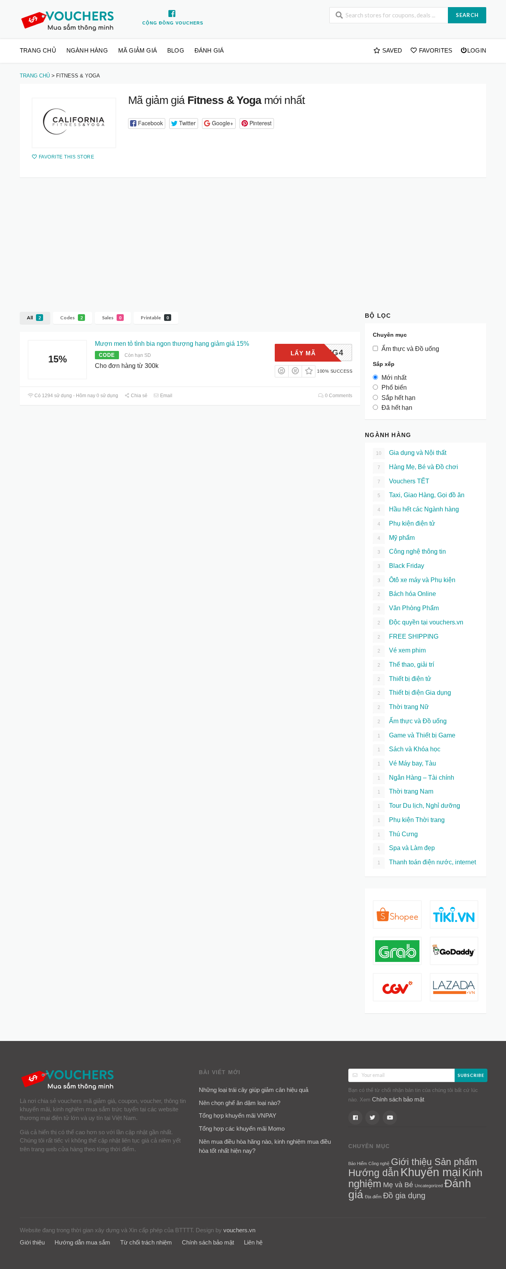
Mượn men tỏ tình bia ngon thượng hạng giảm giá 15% (172, 343)
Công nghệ (378, 1163)
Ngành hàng (87, 50)
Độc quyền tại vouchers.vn (421, 622)
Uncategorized (429, 1185)
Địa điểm (373, 1196)
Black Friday (401, 565)
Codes (71, 318)
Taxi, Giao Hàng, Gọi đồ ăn (421, 495)
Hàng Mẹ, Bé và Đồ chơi (418, 467)
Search (467, 15)
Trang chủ (38, 50)
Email (165, 395)
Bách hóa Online (407, 593)
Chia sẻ (138, 395)
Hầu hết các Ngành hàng (418, 509)
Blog (175, 50)
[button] (146, 123)
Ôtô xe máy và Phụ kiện (417, 580)
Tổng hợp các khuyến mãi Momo (242, 1128)
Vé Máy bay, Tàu (407, 763)
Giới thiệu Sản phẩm (434, 1162)
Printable (155, 318)
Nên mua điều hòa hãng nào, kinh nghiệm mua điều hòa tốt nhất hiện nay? (265, 1146)
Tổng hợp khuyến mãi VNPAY (237, 1115)
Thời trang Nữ (403, 706)
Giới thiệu (32, 1242)
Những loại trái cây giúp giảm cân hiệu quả (253, 1089)
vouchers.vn (239, 1230)
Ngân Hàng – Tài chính (416, 777)
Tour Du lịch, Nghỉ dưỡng (419, 805)
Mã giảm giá (137, 50)
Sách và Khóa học (409, 749)
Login (476, 50)
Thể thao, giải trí (406, 664)
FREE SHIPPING (408, 636)
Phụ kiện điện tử (407, 523)
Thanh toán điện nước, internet (427, 862)
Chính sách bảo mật (398, 1099)
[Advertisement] (253, 236)
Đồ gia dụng (404, 1195)
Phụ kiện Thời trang (411, 819)
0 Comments (338, 395)
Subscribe (471, 1075)
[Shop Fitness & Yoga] (74, 123)
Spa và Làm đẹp (406, 848)
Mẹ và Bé (398, 1184)
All (34, 318)
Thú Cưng (398, 834)
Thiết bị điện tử (405, 678)
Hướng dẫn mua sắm (82, 1242)
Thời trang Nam (406, 791)
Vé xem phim (402, 650)
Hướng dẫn (373, 1172)
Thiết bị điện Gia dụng (414, 692)
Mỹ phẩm (396, 537)
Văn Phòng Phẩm (408, 608)
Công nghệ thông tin (412, 551)
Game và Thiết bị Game (417, 735)
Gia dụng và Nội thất (411, 452)
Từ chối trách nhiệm (146, 1242)
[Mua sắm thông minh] (69, 20)
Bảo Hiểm (357, 1163)
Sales (111, 318)
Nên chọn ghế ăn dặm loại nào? (239, 1102)
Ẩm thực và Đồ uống (412, 721)
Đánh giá (209, 50)
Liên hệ (253, 1242)
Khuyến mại (430, 1171)
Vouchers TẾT (404, 481)
